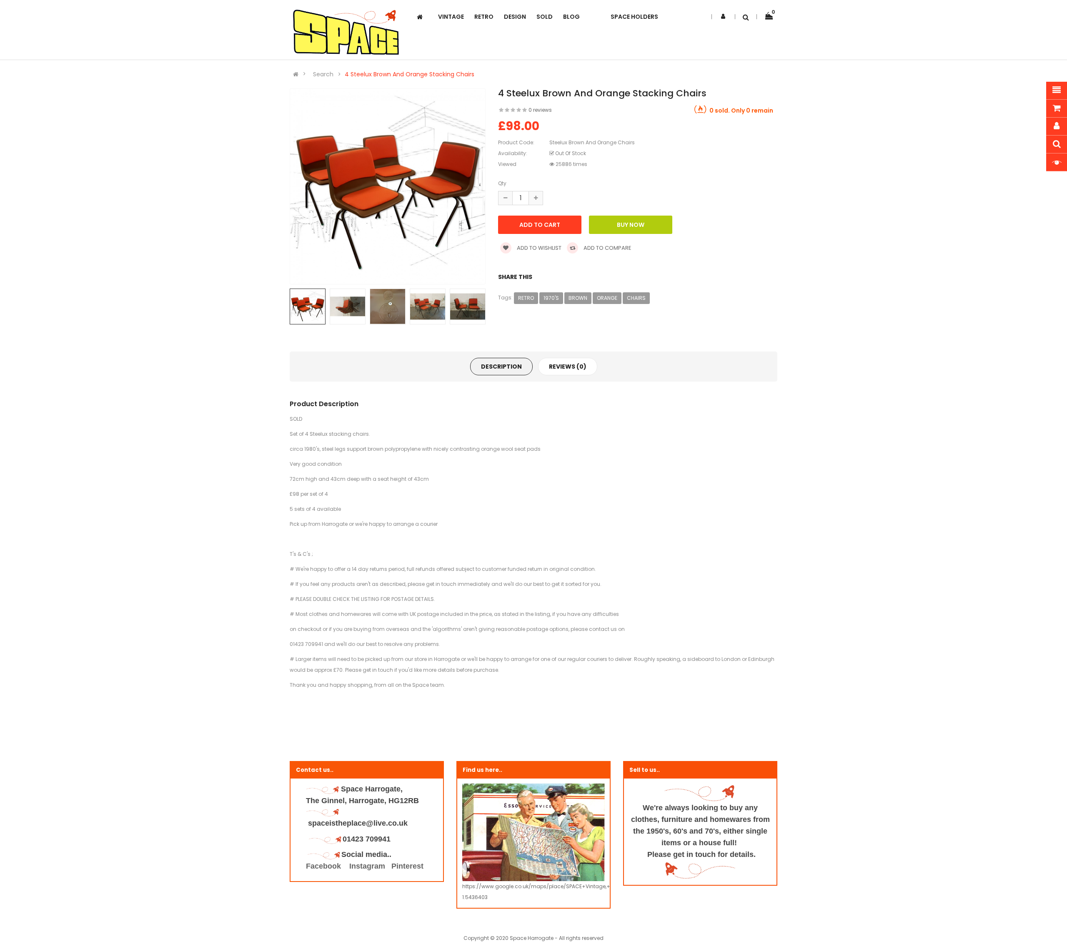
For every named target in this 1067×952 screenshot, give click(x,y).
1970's (551, 297)
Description (501, 366)
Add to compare (606, 248)
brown (578, 297)
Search (323, 74)
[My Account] (723, 16)
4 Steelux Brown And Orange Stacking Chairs (409, 74)
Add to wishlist (538, 248)
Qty (502, 183)
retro (526, 297)
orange (607, 297)
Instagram (367, 866)
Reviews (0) (567, 366)
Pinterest (407, 866)
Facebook (324, 866)
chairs (636, 297)
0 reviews (540, 109)
